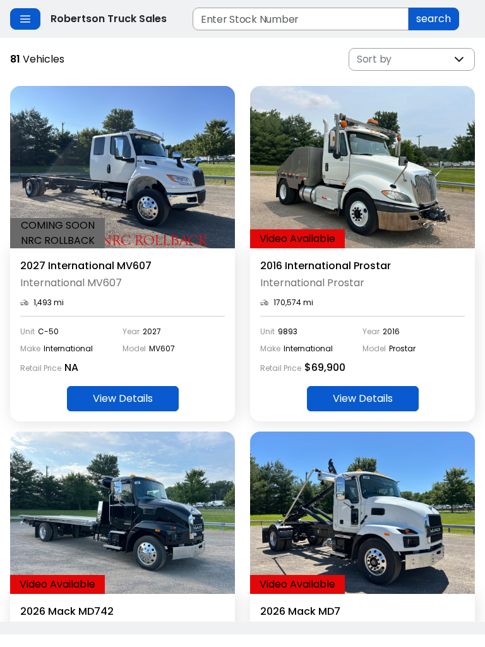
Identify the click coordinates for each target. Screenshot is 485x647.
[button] (459, 59)
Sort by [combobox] (374, 59)
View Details (123, 398)
